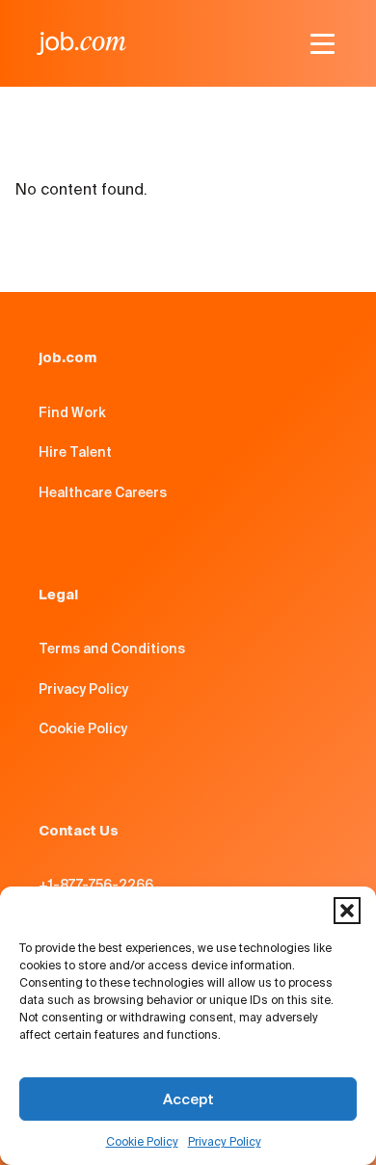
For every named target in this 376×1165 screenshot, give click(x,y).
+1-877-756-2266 (96, 884)
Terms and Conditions (112, 648)
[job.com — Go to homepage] (81, 43)
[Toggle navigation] (322, 43)
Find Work (72, 412)
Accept (188, 1099)
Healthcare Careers (103, 492)
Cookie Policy (142, 1141)
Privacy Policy (224, 1141)
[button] (347, 910)
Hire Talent (75, 452)
